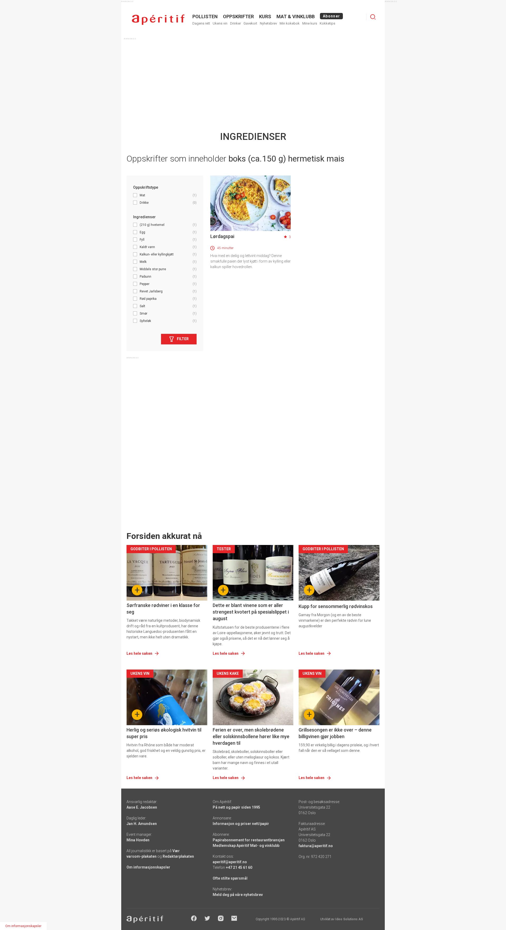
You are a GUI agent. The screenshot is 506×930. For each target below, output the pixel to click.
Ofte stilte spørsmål (230, 878)
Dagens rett (201, 23)
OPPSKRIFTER (238, 16)
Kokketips (327, 23)
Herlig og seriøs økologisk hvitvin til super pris (163, 733)
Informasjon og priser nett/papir (241, 824)
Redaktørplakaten (178, 856)
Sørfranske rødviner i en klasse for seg (163, 608)
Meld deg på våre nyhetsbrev (238, 895)
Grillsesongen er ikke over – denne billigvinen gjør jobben (335, 733)
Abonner (331, 16)
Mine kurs (309, 23)
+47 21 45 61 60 (239, 867)
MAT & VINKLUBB (295, 16)
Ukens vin (220, 23)
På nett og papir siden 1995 (236, 807)
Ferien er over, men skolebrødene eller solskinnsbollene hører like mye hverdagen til (251, 736)
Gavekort (250, 23)
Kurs (265, 16)
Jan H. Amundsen (141, 824)
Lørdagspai (222, 236)
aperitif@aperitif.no (230, 862)
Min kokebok (290, 23)
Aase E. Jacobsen (141, 807)
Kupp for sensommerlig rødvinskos (336, 606)
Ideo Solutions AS (349, 919)
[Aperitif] (158, 20)
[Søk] (373, 17)
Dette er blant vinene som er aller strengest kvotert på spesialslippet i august (251, 611)
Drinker (235, 23)
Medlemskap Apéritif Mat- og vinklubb (246, 845)
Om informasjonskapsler (148, 867)
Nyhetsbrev (268, 23)
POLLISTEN (205, 16)
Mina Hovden (137, 840)
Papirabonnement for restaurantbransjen (249, 840)
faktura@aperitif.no (316, 846)
